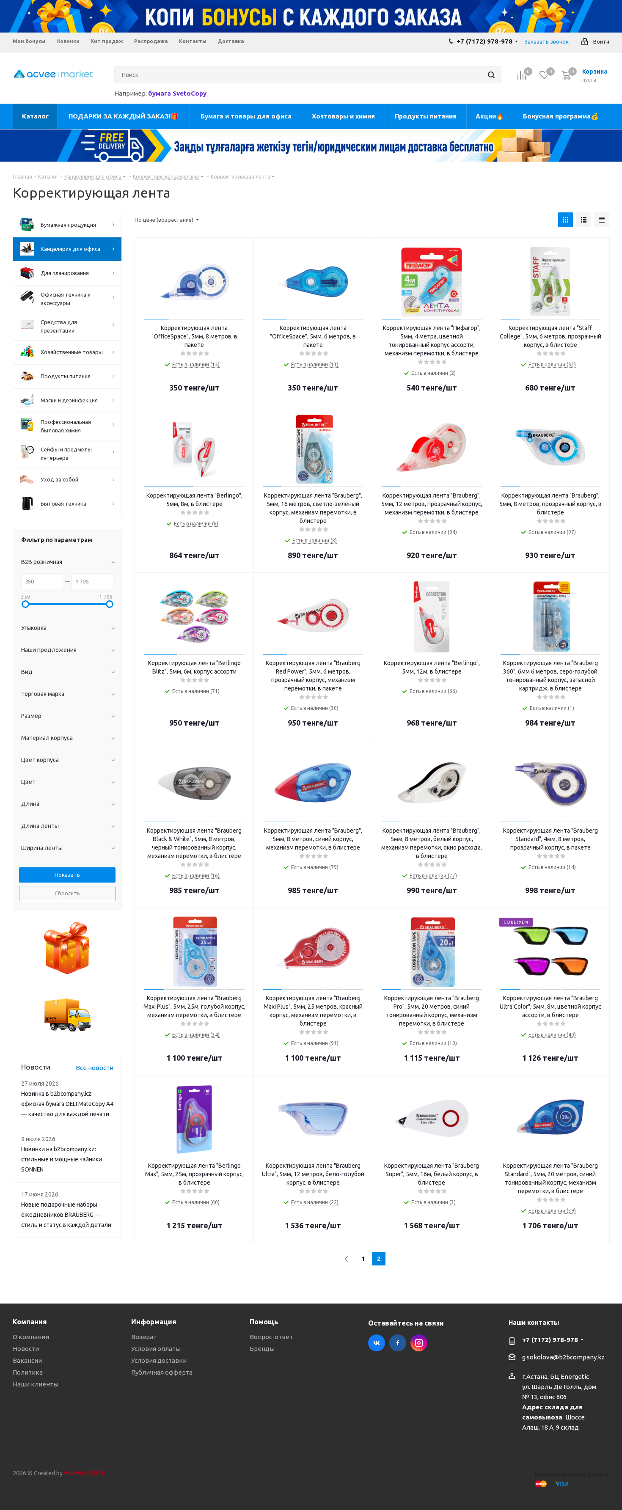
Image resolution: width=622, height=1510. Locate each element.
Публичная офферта (162, 1372)
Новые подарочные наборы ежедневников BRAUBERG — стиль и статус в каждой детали (66, 1214)
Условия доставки (159, 1360)
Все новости (94, 1067)
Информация (153, 1322)
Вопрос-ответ (271, 1336)
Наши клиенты (35, 1384)
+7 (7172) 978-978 (484, 41)
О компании (31, 1336)
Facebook (397, 1342)
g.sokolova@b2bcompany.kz (563, 1357)
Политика (28, 1372)
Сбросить (67, 893)
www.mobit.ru (85, 1473)
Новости (26, 1348)
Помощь (264, 1322)
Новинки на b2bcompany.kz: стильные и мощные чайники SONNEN (61, 1159)
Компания (30, 1322)
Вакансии (27, 1360)
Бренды (262, 1348)
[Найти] (491, 74)
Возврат (144, 1336)
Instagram (418, 1342)
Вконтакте (376, 1342)
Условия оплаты (156, 1348)
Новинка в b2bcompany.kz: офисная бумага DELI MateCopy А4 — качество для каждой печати (67, 1103)
